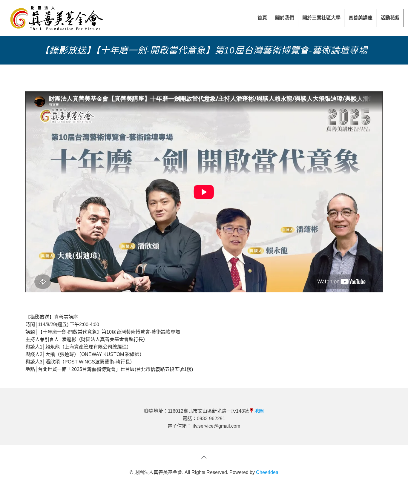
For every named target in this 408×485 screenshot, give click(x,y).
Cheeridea (267, 472)
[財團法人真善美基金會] (56, 18)
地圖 (259, 411)
